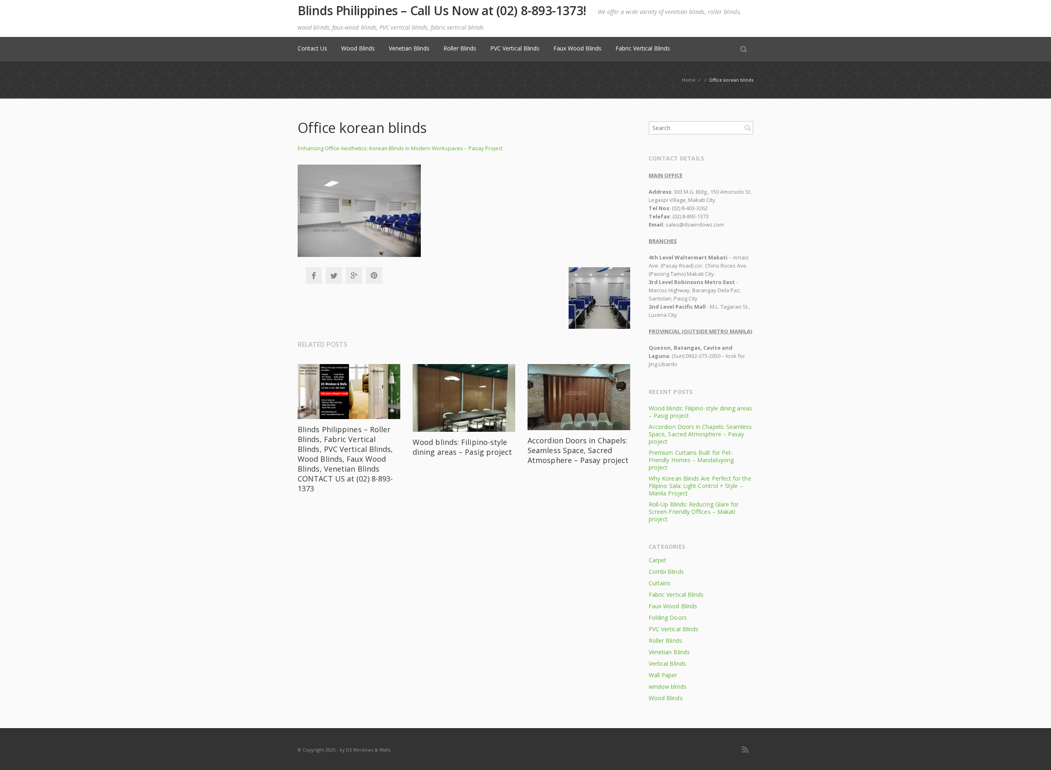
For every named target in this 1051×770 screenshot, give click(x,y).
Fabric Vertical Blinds (642, 48)
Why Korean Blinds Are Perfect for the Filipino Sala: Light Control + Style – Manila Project (700, 485)
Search (748, 128)
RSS (745, 749)
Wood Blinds (358, 48)
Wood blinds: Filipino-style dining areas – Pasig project (462, 447)
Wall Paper (663, 675)
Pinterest (374, 275)
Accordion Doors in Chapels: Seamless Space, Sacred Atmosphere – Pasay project (578, 450)
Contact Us (312, 48)
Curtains (659, 583)
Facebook (313, 275)
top (1034, 753)
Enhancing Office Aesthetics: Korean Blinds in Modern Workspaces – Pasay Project (400, 148)
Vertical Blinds (667, 663)
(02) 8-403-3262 (690, 208)
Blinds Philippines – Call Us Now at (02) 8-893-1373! (442, 10)
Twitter (334, 275)
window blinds (667, 686)
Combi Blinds (666, 571)
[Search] (743, 48)
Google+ (354, 275)
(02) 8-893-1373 (690, 216)
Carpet (657, 560)
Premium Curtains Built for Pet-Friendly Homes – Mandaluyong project (691, 460)
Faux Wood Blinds (577, 48)
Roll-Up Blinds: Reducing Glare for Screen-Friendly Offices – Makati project (694, 511)
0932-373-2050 (703, 356)
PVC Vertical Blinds (514, 48)
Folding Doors (668, 617)
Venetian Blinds (409, 48)
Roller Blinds (459, 48)
